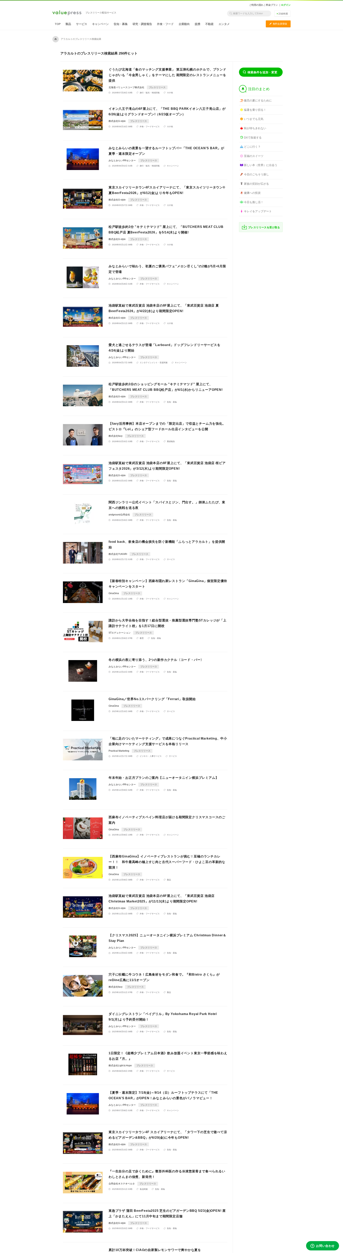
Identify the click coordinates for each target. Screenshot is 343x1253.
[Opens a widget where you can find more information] (322, 1246)
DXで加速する (253, 137)
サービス (81, 24)
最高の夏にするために (258, 100)
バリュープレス (66, 13)
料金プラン (272, 5)
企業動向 (184, 24)
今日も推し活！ (253, 202)
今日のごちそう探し (256, 174)
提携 (197, 24)
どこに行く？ (252, 146)
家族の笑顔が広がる (256, 183)
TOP (58, 24)
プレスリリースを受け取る (264, 227)
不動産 (209, 24)
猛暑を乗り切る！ (255, 109)
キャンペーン (100, 24)
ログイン (286, 5)
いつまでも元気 (253, 118)
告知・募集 (121, 24)
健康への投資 (252, 192)
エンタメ (224, 24)
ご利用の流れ (256, 5)
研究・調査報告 (142, 24)
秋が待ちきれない (255, 128)
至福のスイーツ (253, 156)
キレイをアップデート (258, 211)
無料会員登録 (278, 23)
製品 (68, 24)
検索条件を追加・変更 (262, 72)
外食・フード (165, 24)
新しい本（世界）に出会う (260, 165)
